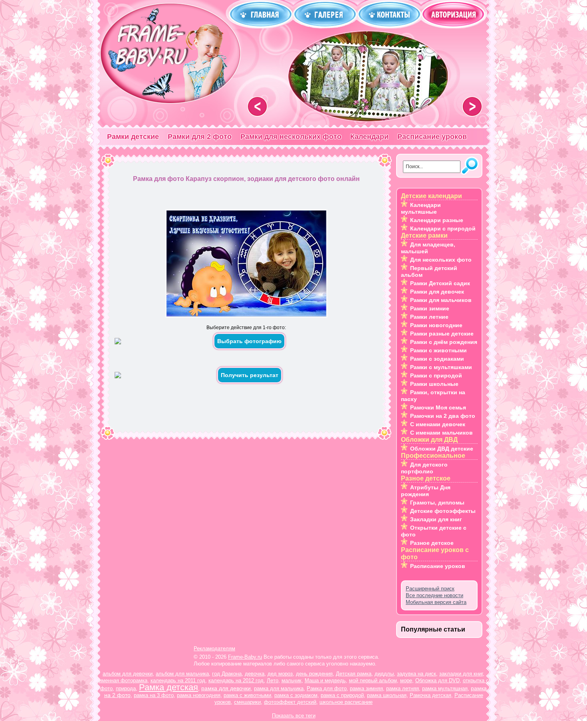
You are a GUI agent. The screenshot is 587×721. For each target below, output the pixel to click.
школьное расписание (346, 702)
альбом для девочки (128, 674)
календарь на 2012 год (236, 680)
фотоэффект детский (290, 702)
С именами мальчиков (441, 432)
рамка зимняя (366, 688)
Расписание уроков (432, 137)
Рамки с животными (438, 350)
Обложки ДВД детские (441, 448)
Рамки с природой (436, 375)
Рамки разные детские (442, 333)
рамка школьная (387, 695)
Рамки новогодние (436, 325)
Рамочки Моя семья (438, 407)
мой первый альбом (373, 680)
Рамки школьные (434, 384)
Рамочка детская (430, 695)
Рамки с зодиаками (437, 359)
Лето (272, 680)
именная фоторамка (123, 680)
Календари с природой (443, 228)
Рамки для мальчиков (441, 300)
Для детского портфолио (424, 468)
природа (126, 688)
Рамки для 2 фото (200, 137)
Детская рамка (353, 674)
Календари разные (436, 220)
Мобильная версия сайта (436, 602)
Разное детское (432, 543)
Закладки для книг (436, 519)
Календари (369, 137)
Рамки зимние (429, 308)
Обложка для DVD (437, 680)
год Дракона (227, 674)
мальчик (291, 680)
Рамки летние (429, 317)
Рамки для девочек (437, 291)
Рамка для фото (327, 688)
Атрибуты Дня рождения (425, 490)
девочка (254, 674)
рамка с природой (342, 695)
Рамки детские (133, 137)
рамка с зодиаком (295, 695)
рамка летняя (402, 688)
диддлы (384, 674)
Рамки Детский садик (440, 283)
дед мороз (280, 674)
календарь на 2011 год (178, 680)
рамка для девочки (226, 688)
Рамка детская (168, 687)
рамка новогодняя (198, 695)
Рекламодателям (214, 648)
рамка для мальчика (278, 688)
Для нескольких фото (441, 259)
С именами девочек (437, 424)
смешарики (247, 702)
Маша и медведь (325, 680)
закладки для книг (461, 674)
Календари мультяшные (421, 208)
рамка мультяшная (445, 688)
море (406, 680)
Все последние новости (434, 595)
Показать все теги (293, 716)
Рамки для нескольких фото (290, 137)
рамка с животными (247, 695)
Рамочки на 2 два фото (442, 416)
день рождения (314, 674)
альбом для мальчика (182, 674)
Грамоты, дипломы (437, 502)
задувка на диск (416, 674)
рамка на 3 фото (154, 695)
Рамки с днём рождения (443, 342)
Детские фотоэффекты (443, 511)
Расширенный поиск (430, 589)
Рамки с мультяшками (441, 367)
